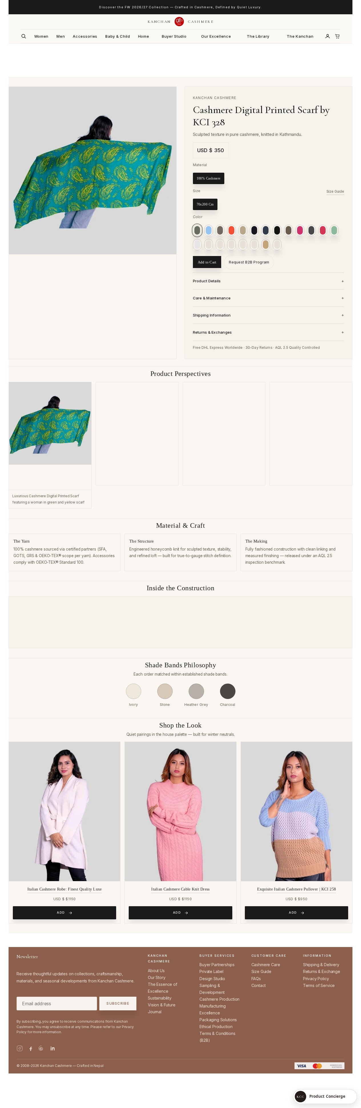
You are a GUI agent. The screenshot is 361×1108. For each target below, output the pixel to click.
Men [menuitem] (61, 36)
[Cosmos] (254, 230)
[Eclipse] (265, 230)
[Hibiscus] (322, 230)
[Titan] (265, 244)
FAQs (256, 978)
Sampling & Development (211, 989)
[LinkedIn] (52, 1048)
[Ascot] (197, 230)
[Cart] (337, 36)
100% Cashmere (209, 178)
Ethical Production (215, 1026)
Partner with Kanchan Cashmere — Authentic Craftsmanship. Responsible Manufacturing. (180, 7)
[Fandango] (300, 230)
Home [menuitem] (143, 36)
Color (198, 217)
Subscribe (117, 1004)
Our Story (157, 977)
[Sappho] (231, 230)
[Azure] (208, 230)
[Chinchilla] (243, 230)
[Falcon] (288, 230)
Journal (155, 1011)
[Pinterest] (41, 1048)
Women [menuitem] (41, 36)
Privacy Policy (316, 978)
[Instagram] (20, 1048)
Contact (258, 985)
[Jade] (334, 230)
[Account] (327, 36)
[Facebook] (30, 1048)
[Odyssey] (220, 244)
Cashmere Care (265, 964)
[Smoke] (254, 244)
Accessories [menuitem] (85, 36)
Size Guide (335, 191)
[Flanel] (311, 230)
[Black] (277, 230)
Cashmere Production (219, 999)
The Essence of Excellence (162, 988)
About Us (156, 970)
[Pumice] (243, 244)
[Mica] (208, 244)
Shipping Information (212, 315)
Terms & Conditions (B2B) (217, 1037)
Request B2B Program (249, 262)
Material (200, 165)
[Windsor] (277, 244)
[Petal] (231, 244)
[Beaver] (220, 230)
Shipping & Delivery (321, 964)
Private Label (211, 971)
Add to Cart (207, 262)
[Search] (24, 36)
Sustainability (160, 998)
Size (197, 191)
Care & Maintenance (212, 298)
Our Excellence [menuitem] (216, 36)
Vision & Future (162, 1004)
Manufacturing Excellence (212, 1009)
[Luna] (197, 244)
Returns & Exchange (321, 971)
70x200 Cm (205, 204)
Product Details (207, 281)
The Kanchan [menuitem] (300, 36)
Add (61, 912)
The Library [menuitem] (258, 36)
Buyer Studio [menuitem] (174, 36)
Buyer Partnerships (216, 964)
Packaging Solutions (218, 1019)
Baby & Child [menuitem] (117, 36)
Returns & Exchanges (212, 332)
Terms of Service (319, 985)
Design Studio (212, 978)
